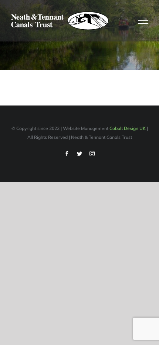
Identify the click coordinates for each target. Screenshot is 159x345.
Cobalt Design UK (127, 128)
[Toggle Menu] (143, 21)
